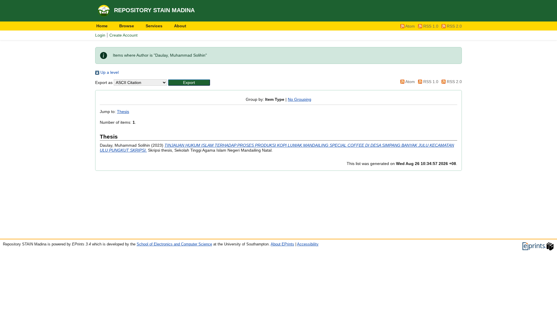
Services (154, 26)
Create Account (123, 35)
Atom (410, 26)
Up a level (109, 72)
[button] (189, 82)
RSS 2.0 (454, 26)
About (180, 26)
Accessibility (308, 244)
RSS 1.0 (430, 26)
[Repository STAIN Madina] (104, 10)
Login (100, 35)
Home (102, 26)
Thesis (123, 111)
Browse (126, 26)
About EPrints (282, 244)
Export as (104, 82)
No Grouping (299, 99)
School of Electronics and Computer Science (174, 244)
